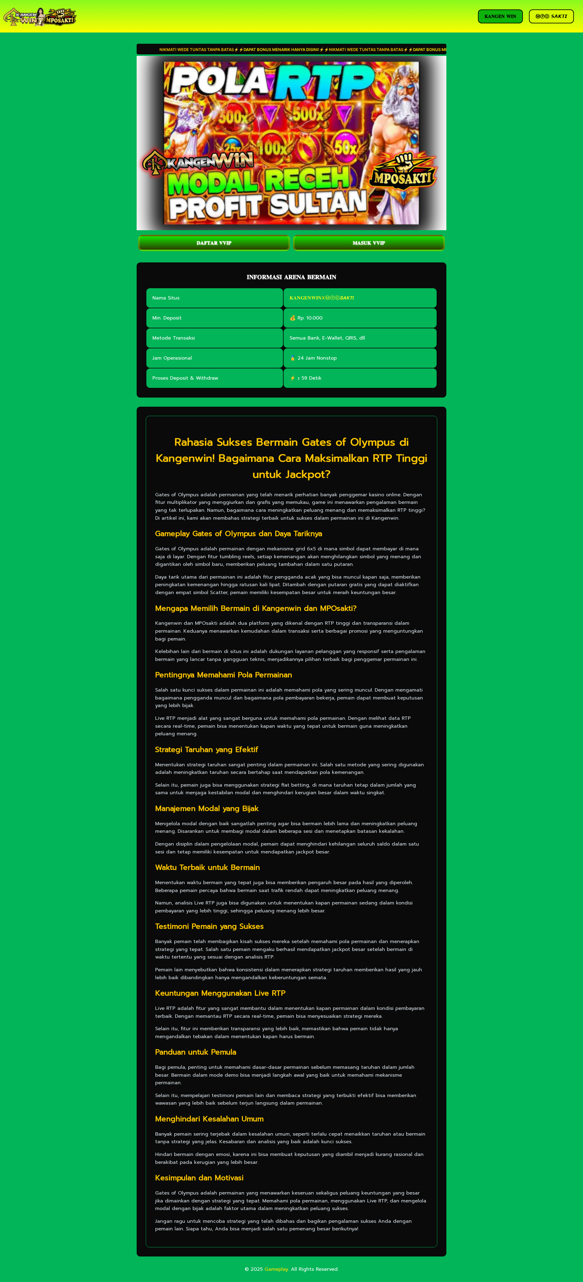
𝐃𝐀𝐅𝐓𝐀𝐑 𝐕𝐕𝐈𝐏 (214, 243)
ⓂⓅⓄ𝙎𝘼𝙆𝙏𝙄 (339, 298)
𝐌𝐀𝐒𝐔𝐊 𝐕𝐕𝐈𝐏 (369, 243)
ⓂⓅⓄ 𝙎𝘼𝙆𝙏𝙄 (551, 16)
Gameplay (276, 1269)
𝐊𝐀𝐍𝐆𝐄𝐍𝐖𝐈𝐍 (306, 298)
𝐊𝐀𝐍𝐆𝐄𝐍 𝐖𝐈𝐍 (500, 16)
